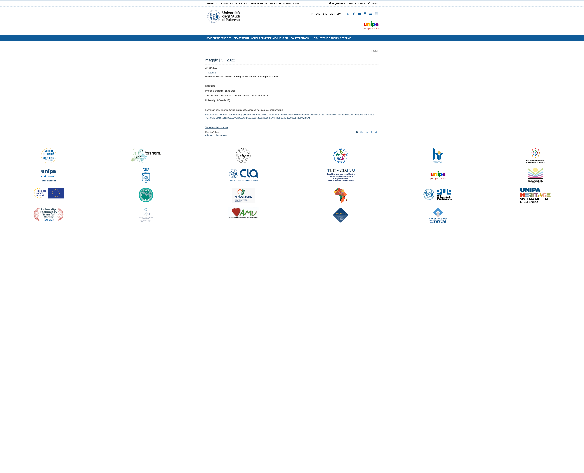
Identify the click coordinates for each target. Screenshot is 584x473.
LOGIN (373, 3)
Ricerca (240, 3)
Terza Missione (258, 3)
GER (332, 13)
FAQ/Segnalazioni (342, 3)
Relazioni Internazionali (285, 3)
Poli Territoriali (301, 38)
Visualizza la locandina (216, 127)
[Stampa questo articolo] (357, 132)
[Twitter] (376, 132)
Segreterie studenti (219, 38)
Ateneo (211, 3)
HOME (374, 51)
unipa (224, 135)
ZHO (325, 13)
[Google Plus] (362, 132)
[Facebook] (372, 132)
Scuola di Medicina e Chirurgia (269, 38)
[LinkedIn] (367, 132)
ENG (317, 13)
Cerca (361, 3)
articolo (208, 135)
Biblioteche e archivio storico (332, 38)
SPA (339, 13)
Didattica (226, 3)
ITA (311, 13)
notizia (217, 135)
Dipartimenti (241, 38)
